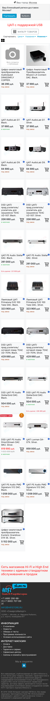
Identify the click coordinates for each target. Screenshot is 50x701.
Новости (7, 629)
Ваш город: (27, 2)
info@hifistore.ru (11, 607)
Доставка (7, 647)
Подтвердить (9, 16)
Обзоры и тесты (11, 631)
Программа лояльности (14, 634)
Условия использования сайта (17, 637)
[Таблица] (3, 40)
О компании (9, 626)
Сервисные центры (12, 652)
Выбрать (26, 16)
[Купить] (22, 85)
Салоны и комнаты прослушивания (19, 655)
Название (29, 36)
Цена (20, 36)
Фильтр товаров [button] (27, 31)
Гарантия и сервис (12, 649)
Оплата (6, 644)
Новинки (41, 36)
